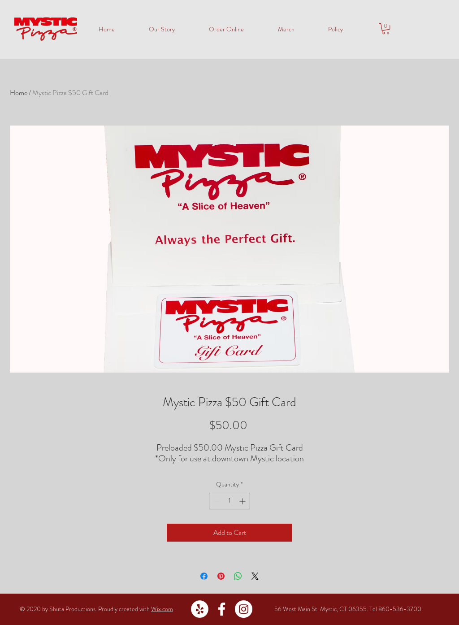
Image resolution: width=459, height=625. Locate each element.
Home (18, 92)
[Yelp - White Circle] (199, 609)
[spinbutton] (229, 501)
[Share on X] (255, 576)
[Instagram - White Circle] (243, 609)
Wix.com (162, 608)
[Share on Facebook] (204, 576)
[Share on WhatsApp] (238, 576)
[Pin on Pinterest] (221, 576)
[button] (385, 28)
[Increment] (243, 501)
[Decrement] (215, 501)
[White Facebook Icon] (221, 609)
